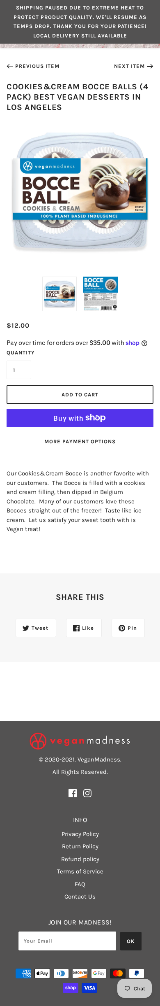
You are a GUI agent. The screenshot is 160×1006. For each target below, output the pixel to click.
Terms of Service (80, 871)
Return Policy (80, 846)
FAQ (80, 884)
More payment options (80, 441)
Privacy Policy (80, 834)
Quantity (19, 352)
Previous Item (37, 66)
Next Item (129, 66)
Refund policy (80, 859)
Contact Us (80, 896)
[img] (72, 793)
